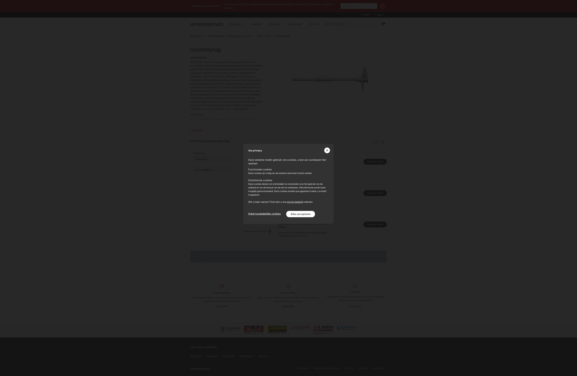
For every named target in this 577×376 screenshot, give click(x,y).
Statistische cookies (260, 180)
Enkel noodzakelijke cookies (264, 213)
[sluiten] (327, 150)
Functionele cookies (260, 169)
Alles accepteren (301, 214)
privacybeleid (295, 201)
